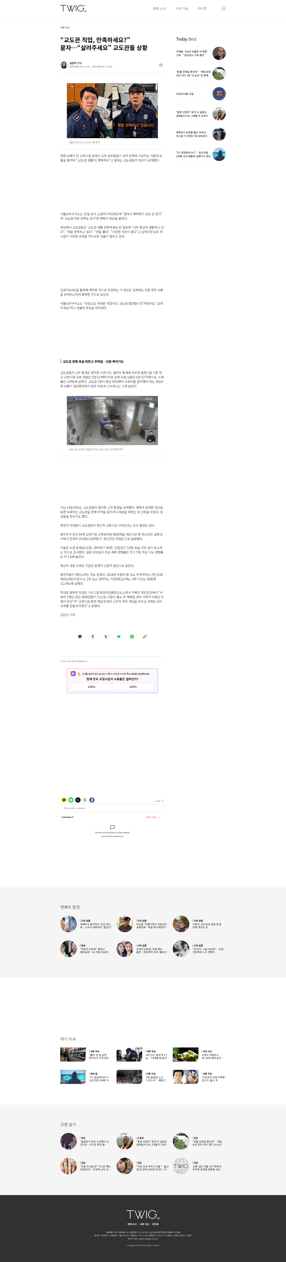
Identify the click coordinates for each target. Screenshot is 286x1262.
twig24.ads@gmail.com (148, 1238)
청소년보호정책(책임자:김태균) (161, 1232)
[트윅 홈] (73, 8)
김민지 (73, 63)
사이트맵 (177, 1232)
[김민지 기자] (64, 65)
